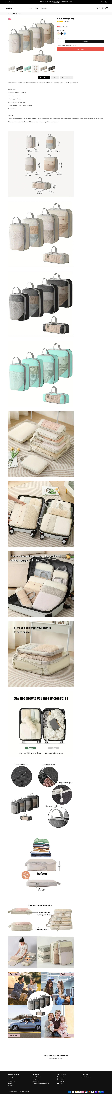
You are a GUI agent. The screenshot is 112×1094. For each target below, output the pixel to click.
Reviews (55, 78)
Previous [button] (9, 41)
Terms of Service (36, 1077)
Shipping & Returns (66, 78)
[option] (31, 41)
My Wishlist (10, 1085)
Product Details (44, 78)
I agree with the (67, 45)
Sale (10, 18)
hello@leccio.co (9, 2)
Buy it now (80, 49)
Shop (36, 8)
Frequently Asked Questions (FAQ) (41, 1083)
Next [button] (53, 41)
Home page (11, 1077)
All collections (11, 1081)
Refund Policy (36, 1081)
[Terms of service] (71, 45)
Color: (61, 31)
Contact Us (10, 1083)
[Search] (97, 8)
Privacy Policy (36, 1079)
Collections (44, 8)
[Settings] (99, 8)
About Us (10, 1079)
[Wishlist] (102, 8)
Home (30, 8)
